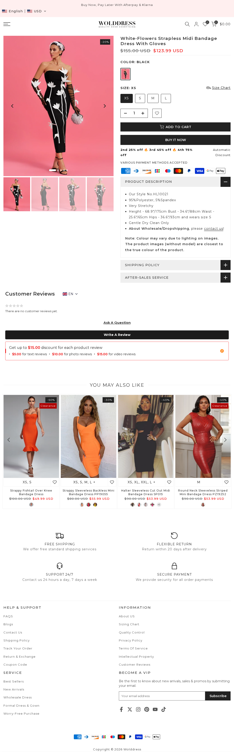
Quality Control (132, 632)
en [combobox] (70, 294)
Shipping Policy (16, 640)
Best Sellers (13, 681)
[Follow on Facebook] (121, 709)
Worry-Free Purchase (21, 713)
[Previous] (12, 106)
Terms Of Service (133, 648)
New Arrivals (13, 689)
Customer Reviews (134, 664)
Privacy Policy (130, 640)
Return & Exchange (19, 656)
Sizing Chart (129, 624)
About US (127, 616)
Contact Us (12, 632)
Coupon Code (15, 664)
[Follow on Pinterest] (146, 709)
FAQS (8, 616)
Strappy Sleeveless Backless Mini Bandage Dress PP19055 (88, 492)
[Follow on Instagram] (138, 709)
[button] (24, 11)
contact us (213, 229)
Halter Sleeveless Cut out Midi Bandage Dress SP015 (145, 492)
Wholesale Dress (17, 697)
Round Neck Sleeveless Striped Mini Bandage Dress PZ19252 (203, 492)
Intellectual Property (136, 656)
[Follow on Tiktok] (163, 709)
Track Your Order (17, 648)
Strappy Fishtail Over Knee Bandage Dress (31, 492)
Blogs (8, 624)
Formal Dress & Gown (21, 705)
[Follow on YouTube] (155, 709)
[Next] (104, 106)
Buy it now (175, 140)
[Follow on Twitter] (129, 709)
